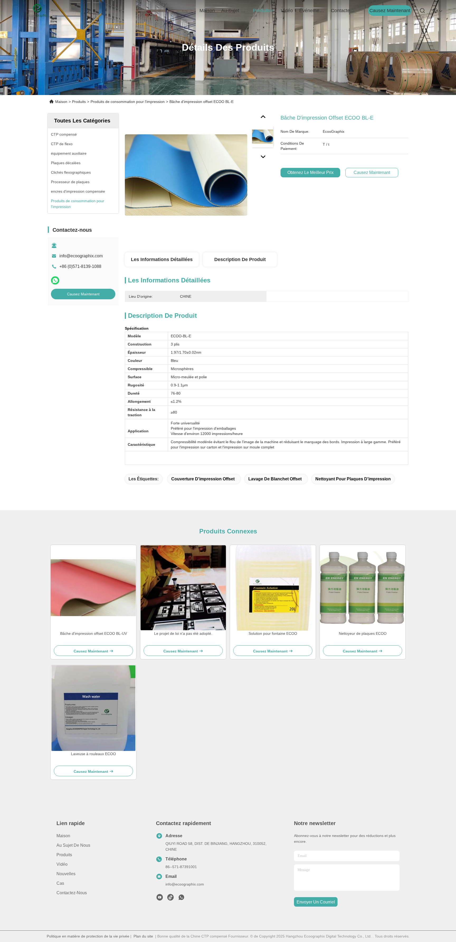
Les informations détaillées (162, 259)
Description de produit (240, 259)
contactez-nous (343, 10)
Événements (312, 10)
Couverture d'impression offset (203, 479)
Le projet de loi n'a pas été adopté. (183, 633)
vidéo (287, 10)
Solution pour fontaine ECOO (273, 633)
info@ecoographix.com (81, 256)
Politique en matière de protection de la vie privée (88, 936)
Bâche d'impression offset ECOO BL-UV (93, 633)
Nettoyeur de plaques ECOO (363, 633)
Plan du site (143, 936)
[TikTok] (170, 899)
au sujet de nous (233, 10)
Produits (79, 102)
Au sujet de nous (73, 845)
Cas (60, 883)
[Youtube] (159, 899)
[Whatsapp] (55, 280)
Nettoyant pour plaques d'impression (353, 479)
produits (261, 10)
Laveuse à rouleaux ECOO (93, 754)
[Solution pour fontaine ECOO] (273, 588)
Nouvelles (65, 874)
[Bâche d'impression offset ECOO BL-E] (186, 174)
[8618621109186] (181, 899)
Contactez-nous (71, 893)
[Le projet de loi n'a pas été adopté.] (183, 587)
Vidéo (62, 864)
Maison (207, 10)
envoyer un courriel (316, 902)
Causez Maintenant (389, 10)
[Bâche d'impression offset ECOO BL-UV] (93, 587)
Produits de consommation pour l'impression (128, 102)
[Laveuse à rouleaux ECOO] (93, 708)
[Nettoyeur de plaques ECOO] (362, 587)
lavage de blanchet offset (275, 479)
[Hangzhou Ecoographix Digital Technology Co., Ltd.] (37, 10)
